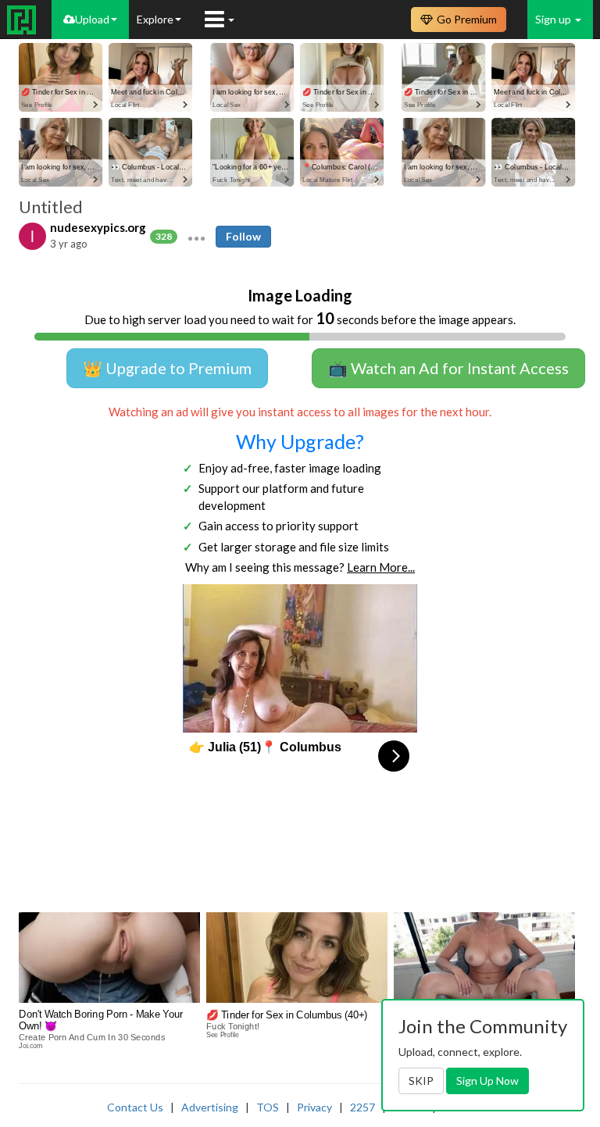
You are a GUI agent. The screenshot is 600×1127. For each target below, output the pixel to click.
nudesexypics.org (98, 227)
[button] (196, 236)
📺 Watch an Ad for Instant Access (448, 367)
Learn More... (381, 567)
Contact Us (135, 1107)
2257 (362, 1107)
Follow (243, 236)
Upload (92, 19)
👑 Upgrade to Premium (167, 367)
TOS (267, 1107)
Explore (155, 19)
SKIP (421, 1080)
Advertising (209, 1107)
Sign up (554, 19)
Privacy (314, 1107)
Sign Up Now (487, 1080)
